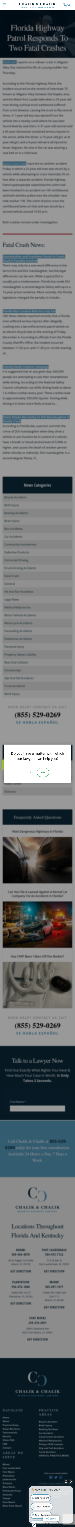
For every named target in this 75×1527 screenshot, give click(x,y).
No (31, 772)
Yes (43, 772)
